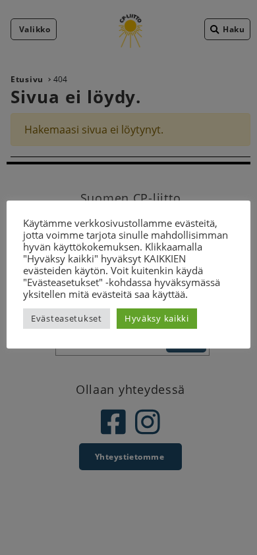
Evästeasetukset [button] (66, 318)
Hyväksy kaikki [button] (157, 318)
